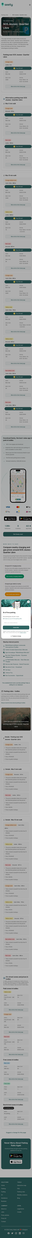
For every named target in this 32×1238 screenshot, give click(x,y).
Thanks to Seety (16, 636)
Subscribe (16, 627)
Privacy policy (23, 632)
